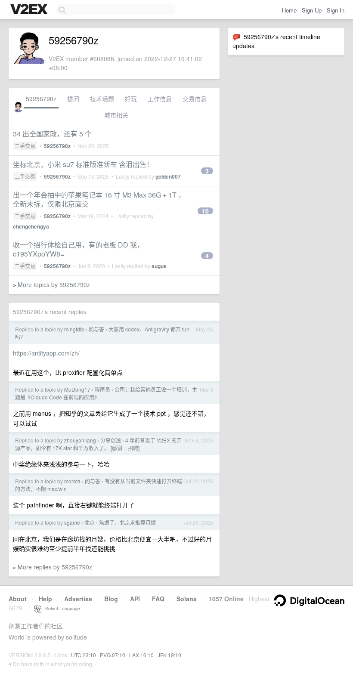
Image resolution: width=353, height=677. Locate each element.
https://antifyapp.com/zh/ (46, 353)
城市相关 (116, 115)
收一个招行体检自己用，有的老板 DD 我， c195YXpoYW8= (78, 249)
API (135, 598)
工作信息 (160, 98)
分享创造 (110, 440)
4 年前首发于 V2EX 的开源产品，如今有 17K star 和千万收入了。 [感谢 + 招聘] (98, 443)
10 (205, 210)
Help (45, 598)
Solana (186, 598)
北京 (89, 522)
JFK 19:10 (169, 654)
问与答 (96, 329)
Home (289, 10)
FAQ (158, 598)
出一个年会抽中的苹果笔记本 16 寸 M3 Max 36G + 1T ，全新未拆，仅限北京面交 (99, 199)
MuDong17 (77, 389)
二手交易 (25, 145)
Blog (111, 598)
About (18, 598)
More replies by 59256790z (55, 567)
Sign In (335, 10)
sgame (72, 522)
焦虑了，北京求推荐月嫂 (127, 522)
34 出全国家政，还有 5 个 (52, 134)
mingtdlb (74, 329)
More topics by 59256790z (54, 284)
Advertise (78, 598)
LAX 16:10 (141, 654)
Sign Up (312, 10)
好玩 (131, 98)
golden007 (168, 176)
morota (72, 481)
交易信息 (195, 98)
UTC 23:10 (83, 654)
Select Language (60, 608)
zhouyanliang (80, 440)
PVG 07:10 (112, 654)
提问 (73, 98)
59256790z (41, 98)
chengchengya (31, 226)
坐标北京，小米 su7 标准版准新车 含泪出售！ (83, 164)
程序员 (102, 389)
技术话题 (102, 98)
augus (159, 266)
